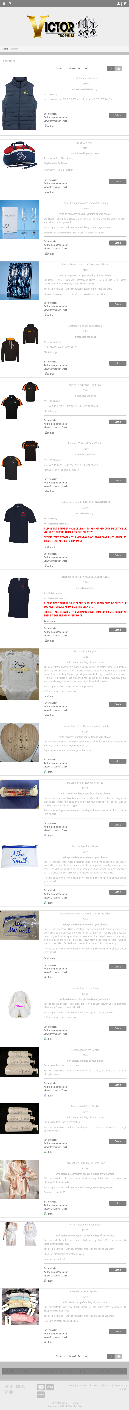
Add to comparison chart (56, 117)
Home (5, 48)
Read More (49, 546)
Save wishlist (50, 113)
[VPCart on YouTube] (17, 1386)
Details (118, 115)
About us (106, 1385)
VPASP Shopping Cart (71, 1406)
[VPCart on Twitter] (7, 1386)
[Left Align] (111, 68)
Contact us (119, 1385)
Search (122, 1388)
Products (81, 1385)
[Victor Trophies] (63, 26)
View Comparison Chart (55, 120)
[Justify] (118, 68)
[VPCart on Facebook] (11, 1386)
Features (94, 1385)
